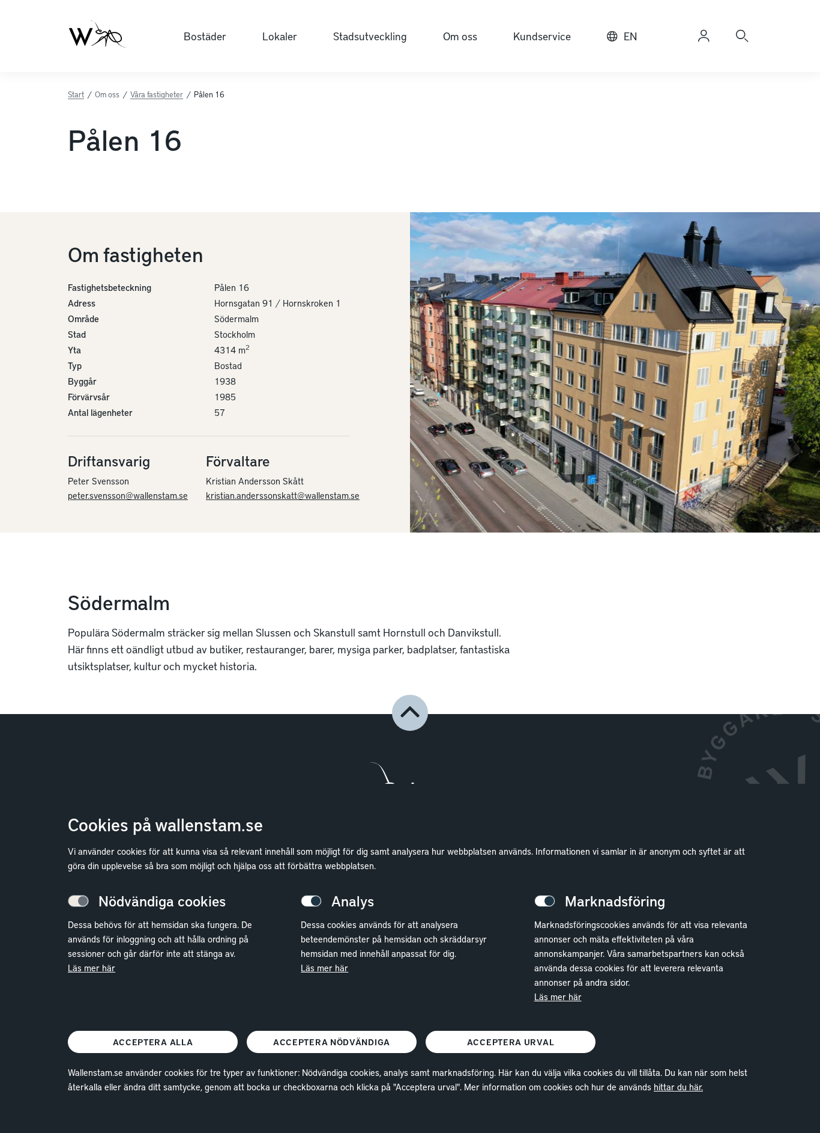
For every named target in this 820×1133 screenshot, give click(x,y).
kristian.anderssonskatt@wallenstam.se (283, 495)
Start (76, 94)
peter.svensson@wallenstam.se (128, 495)
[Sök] (742, 36)
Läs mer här (91, 968)
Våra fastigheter (156, 94)
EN (630, 35)
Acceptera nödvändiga (331, 1042)
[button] (410, 713)
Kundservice (542, 35)
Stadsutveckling (370, 35)
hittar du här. (678, 1087)
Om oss (460, 35)
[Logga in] (703, 36)
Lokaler (279, 35)
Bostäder (205, 35)
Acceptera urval (511, 1042)
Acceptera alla (153, 1042)
